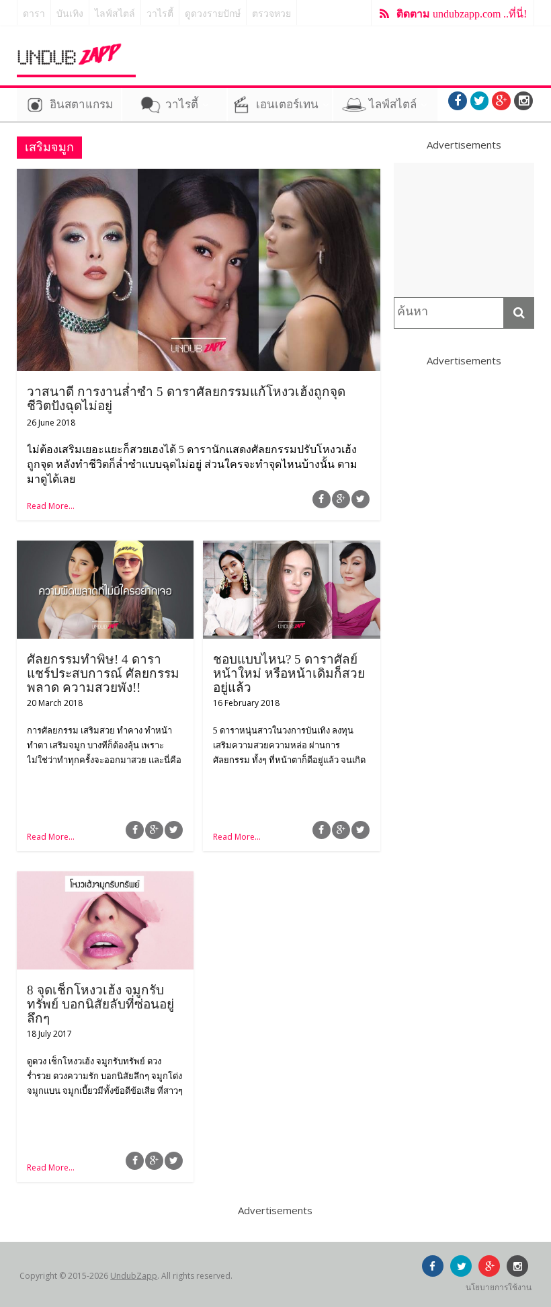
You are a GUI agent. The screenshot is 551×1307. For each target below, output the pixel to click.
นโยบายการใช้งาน (499, 1287)
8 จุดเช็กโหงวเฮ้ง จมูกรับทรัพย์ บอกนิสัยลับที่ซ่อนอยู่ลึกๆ (100, 1004)
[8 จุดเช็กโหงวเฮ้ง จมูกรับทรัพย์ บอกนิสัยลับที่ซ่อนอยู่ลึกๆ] (105, 879)
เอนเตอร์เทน (287, 104)
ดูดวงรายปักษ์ (213, 14)
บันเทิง (69, 14)
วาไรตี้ (159, 14)
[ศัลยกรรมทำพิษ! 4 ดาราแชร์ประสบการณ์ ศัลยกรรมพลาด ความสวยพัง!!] (105, 548)
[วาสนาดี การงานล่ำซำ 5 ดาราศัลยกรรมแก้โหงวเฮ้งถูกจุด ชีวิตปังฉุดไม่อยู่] (198, 176)
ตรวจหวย (271, 14)
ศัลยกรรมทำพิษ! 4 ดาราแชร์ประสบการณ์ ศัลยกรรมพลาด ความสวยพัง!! (103, 673)
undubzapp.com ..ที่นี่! (461, 13)
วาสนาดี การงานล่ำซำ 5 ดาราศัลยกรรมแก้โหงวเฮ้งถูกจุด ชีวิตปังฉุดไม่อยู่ (186, 399)
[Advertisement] (464, 230)
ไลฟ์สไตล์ (115, 14)
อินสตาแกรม (81, 104)
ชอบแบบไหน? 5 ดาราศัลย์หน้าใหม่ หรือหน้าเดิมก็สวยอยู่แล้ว (289, 673)
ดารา (34, 14)
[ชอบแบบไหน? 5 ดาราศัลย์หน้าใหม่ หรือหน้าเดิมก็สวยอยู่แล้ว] (291, 548)
